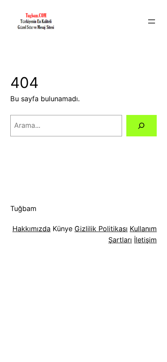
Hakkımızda (31, 228)
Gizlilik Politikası (101, 228)
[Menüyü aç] (151, 21)
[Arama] (141, 125)
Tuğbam (23, 208)
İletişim (145, 239)
